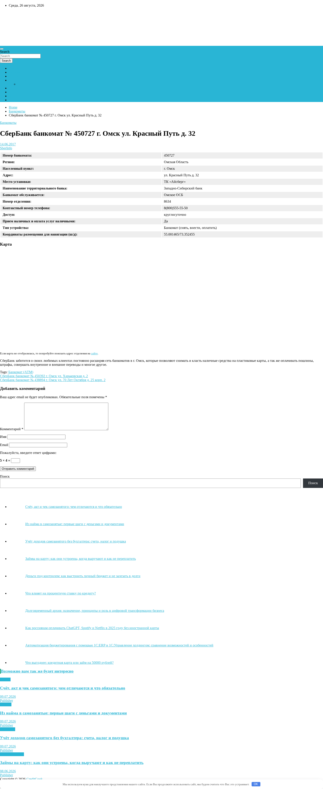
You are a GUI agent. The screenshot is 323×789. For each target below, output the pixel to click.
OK (256, 784)
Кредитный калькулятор (27, 92)
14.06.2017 (8, 144)
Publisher (6, 700)
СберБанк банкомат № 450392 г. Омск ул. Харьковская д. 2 (44, 376)
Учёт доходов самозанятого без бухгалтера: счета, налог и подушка (64, 737)
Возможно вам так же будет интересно (37, 671)
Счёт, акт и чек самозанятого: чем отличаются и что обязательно (62, 688)
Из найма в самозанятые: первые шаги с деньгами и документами (63, 713)
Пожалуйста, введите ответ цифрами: (28, 453)
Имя (3, 437)
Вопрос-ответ (19, 80)
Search (4, 52)
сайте (94, 353)
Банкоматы (17, 72)
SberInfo (6, 148)
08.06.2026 (8, 771)
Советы (5, 704)
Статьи (5, 679)
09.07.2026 (8, 696)
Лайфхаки (7, 729)
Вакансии (16, 96)
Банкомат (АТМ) (20, 372)
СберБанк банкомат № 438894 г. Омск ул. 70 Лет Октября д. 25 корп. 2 (52, 380)
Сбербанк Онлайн (22, 100)
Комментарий (11, 429)
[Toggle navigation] (2, 49)
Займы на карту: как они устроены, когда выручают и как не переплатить (71, 762)
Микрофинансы (12, 754)
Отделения (17, 76)
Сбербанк (16, 68)
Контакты (16, 88)
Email (4, 445)
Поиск (5, 476)
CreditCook (13, 15)
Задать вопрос (28, 84)
